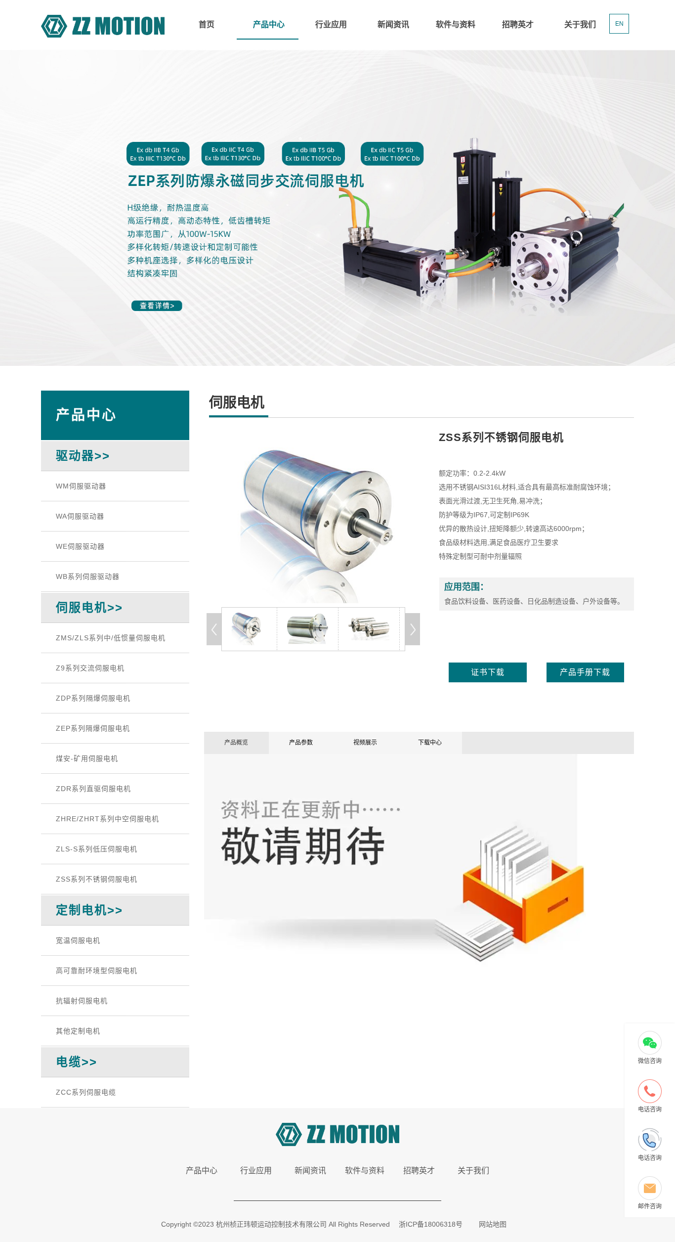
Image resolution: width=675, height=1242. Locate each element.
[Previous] (214, 629)
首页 (206, 24)
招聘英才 (518, 24)
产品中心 (269, 24)
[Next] (412, 629)
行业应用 (331, 24)
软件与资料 (455, 24)
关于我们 (580, 24)
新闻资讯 (393, 24)
